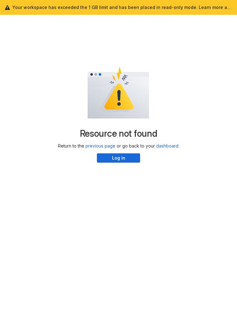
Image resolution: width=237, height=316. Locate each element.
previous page (100, 145)
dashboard (167, 145)
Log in (118, 157)
